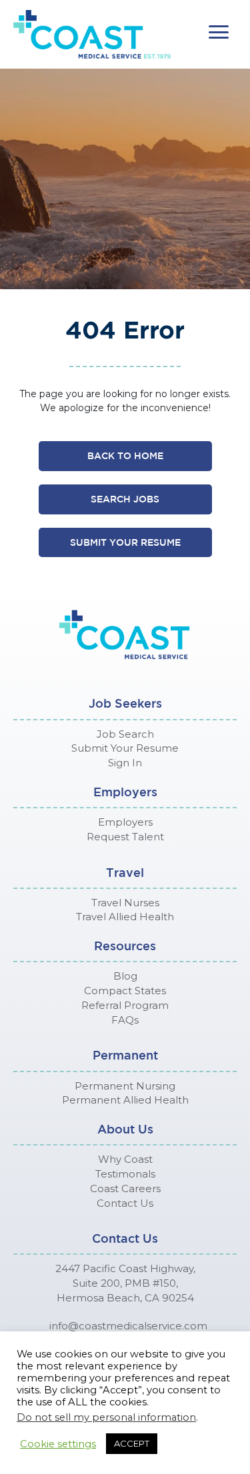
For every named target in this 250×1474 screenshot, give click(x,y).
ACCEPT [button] (131, 1443)
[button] (218, 32)
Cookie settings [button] (58, 1444)
